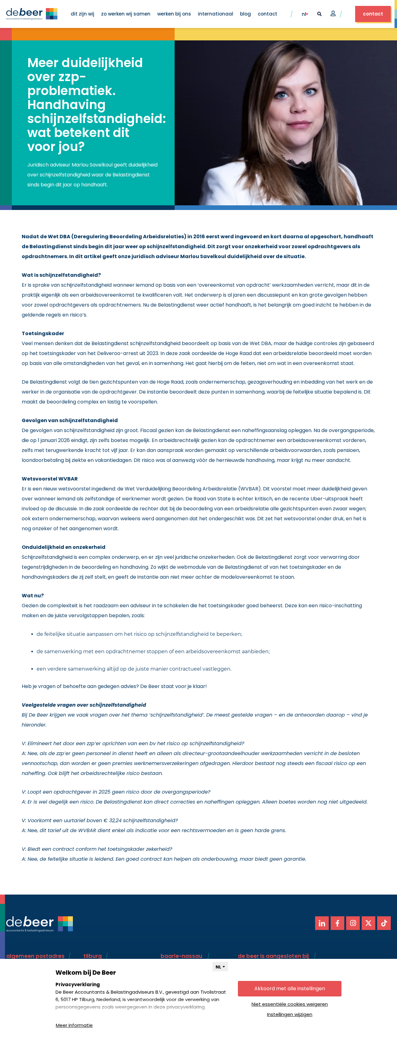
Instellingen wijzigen (289, 1014)
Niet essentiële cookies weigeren (290, 1004)
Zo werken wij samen (125, 14)
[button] (319, 14)
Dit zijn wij (82, 14)
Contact (267, 14)
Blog (245, 14)
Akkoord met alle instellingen (289, 988)
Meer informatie (74, 1025)
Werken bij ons (174, 14)
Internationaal (215, 14)
